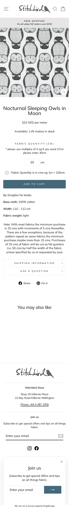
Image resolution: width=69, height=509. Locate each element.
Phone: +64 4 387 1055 (35, 404)
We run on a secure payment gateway (34, 505)
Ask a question (34, 271)
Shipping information (34, 263)
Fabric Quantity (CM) (34, 143)
